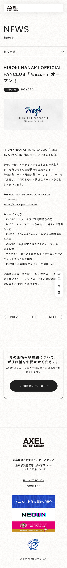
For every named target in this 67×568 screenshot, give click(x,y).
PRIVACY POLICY (33, 480)
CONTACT (33, 486)
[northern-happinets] (33, 529)
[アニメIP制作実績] (33, 505)
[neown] (33, 517)
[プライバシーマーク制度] (33, 548)
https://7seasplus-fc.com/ (21, 204)
